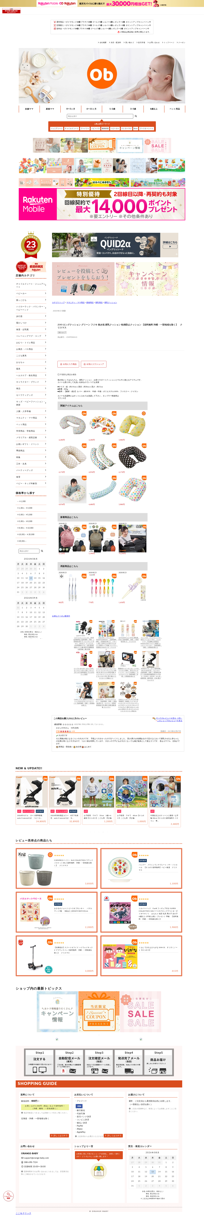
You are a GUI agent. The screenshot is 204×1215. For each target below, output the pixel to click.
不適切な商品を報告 (68, 374)
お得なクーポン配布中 (61, 616)
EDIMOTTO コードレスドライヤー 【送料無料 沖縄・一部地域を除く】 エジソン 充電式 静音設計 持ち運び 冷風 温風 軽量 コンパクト (106, 703)
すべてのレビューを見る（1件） (169, 718)
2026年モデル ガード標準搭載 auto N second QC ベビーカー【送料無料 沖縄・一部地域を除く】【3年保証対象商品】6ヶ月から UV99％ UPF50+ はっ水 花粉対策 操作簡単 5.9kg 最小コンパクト (151, 674)
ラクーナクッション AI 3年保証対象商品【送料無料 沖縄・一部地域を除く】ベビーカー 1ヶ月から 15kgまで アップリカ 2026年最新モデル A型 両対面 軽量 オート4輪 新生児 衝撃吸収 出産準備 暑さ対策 (84, 643)
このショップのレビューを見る (169, 721)
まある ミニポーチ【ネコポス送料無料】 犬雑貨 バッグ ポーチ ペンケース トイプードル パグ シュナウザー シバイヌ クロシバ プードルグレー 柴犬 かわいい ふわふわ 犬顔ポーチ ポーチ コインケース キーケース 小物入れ (128, 705)
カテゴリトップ (58, 303)
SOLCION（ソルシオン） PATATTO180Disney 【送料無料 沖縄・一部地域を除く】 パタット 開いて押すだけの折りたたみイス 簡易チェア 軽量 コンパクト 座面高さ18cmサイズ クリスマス (107, 643)
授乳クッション (110, 303)
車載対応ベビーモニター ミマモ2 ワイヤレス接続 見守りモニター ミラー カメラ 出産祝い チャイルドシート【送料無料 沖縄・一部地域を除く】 (129, 672)
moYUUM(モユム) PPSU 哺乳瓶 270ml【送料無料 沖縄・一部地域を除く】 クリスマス (128, 639)
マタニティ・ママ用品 (75, 303)
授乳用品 (99, 303)
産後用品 (90, 303)
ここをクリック (23, 1213)
